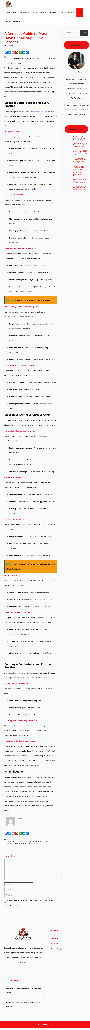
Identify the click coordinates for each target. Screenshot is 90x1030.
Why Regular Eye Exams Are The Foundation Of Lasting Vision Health (80, 187)
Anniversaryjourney (47, 1024)
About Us (54, 939)
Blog (79, 13)
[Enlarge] (83, 54)
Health (35, 13)
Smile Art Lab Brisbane (38, 112)
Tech (14, 13)
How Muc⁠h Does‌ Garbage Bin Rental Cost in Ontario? (79, 167)
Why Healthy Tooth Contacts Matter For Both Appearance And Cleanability (79, 160)
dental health (30, 189)
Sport (8, 21)
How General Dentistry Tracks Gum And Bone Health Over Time (80, 145)
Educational (53, 13)
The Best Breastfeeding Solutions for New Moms (22, 843)
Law (61, 13)
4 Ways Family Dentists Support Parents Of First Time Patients (80, 181)
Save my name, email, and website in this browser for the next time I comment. (30, 902)
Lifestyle (43, 13)
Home (8, 13)
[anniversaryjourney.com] (8, 4)
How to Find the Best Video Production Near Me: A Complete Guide (28, 841)
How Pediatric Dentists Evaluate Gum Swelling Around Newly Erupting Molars (80, 152)
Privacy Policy (56, 949)
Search (84, 33)
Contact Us (16, 21)
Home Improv (70, 13)
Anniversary (23, 13)
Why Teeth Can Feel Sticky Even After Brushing (79, 174)
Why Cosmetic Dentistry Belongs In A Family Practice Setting (80, 138)
